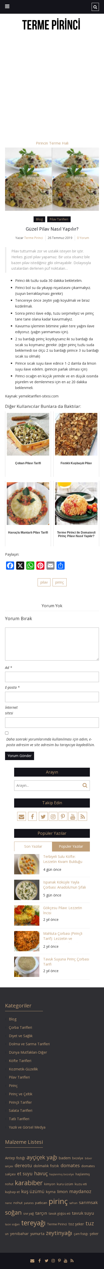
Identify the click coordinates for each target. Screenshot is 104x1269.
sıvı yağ (28, 1213)
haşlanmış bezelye (61, 1174)
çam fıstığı (81, 1234)
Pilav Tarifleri (59, 219)
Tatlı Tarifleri (19, 1118)
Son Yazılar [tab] (33, 846)
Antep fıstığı (15, 1157)
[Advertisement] (52, 86)
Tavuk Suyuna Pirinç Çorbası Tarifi (66, 962)
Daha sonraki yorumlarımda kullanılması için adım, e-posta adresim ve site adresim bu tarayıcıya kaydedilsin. (50, 742)
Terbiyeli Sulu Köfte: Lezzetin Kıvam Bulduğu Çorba (62, 859)
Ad (8, 667)
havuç (41, 1173)
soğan (13, 1212)
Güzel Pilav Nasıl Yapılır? (52, 229)
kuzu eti (81, 1184)
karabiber (29, 1182)
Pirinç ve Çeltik (20, 1093)
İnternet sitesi (11, 710)
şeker (94, 1233)
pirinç (59, 582)
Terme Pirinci (33, 238)
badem (65, 1157)
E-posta (12, 687)
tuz (90, 1223)
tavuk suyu (83, 1213)
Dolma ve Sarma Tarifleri (29, 1043)
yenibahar (19, 1233)
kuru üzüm (65, 1184)
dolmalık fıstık (46, 1165)
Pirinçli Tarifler (20, 1102)
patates (29, 1203)
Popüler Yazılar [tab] (71, 846)
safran (73, 1203)
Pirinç (13, 1085)
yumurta (37, 1233)
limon (62, 1191)
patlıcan (41, 1202)
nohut (17, 1202)
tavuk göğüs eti (59, 1213)
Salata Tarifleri (20, 1110)
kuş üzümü (32, 1191)
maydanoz (80, 1191)
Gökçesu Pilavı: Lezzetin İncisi (62, 910)
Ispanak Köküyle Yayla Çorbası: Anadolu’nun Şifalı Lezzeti (64, 885)
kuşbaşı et (12, 1192)
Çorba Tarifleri (20, 1027)
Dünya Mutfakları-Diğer (28, 1052)
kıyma (51, 1191)
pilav (44, 582)
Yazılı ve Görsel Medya (27, 1127)
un (7, 1234)
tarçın (41, 1213)
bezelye (77, 1158)
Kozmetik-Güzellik (23, 1069)
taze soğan (12, 1224)
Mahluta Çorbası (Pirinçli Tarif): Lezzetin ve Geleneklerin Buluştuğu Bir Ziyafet (64, 936)
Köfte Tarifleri (20, 1060)
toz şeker (76, 1223)
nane (8, 1203)
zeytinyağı (59, 1233)
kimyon (49, 1184)
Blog (39, 219)
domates (70, 1165)
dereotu (23, 1165)
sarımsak (88, 1202)
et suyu (25, 1173)
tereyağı (33, 1222)
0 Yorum (83, 238)
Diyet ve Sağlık (21, 1035)
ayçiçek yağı (42, 1157)
